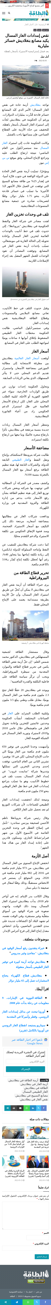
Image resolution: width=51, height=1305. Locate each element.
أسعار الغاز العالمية (26, 358)
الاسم (45, 1233)
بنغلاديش (35, 104)
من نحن (39, 1292)
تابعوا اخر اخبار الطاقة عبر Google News (27, 1041)
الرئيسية (43, 24)
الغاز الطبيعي (21, 459)
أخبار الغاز (29, 24)
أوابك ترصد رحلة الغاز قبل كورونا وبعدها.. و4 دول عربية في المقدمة (38, 1144)
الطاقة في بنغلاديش (36, 1087)
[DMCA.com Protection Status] (36, 1282)
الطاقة (12, 1296)
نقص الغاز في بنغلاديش (34, 1099)
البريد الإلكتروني (41, 1244)
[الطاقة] (39, 13)
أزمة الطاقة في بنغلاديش (23, 1080)
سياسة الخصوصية (16, 1292)
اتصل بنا (29, 1292)
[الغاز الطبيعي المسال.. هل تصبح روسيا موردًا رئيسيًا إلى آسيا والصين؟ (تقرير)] (38, 1162)
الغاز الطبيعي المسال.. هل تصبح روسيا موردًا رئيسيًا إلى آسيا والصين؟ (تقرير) (38, 1173)
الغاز (10, 713)
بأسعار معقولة (24, 966)
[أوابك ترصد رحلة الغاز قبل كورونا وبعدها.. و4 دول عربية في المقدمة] (38, 1132)
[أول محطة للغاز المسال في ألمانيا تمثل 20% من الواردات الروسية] (13, 1132)
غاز (36, 24)
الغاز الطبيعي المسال (35, 1091)
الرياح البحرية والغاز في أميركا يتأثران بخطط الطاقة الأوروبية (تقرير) (14, 1173)
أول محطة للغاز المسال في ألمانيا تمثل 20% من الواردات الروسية (14, 1144)
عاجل (39, 30)
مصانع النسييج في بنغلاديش (31, 1095)
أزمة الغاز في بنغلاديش (34, 1084)
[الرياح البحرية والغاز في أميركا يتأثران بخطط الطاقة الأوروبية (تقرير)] (13, 1162)
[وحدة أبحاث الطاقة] (25, 19)
